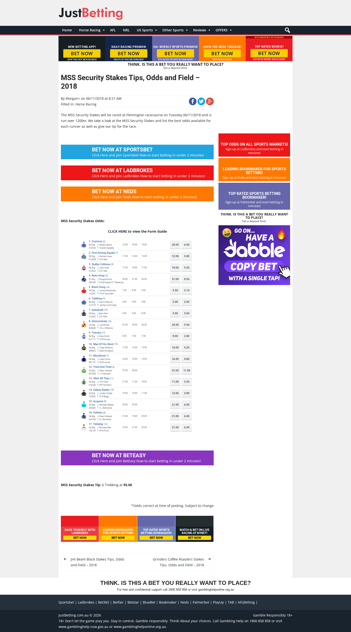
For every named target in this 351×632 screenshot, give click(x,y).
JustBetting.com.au (73, 615)
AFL (113, 30)
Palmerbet (201, 602)
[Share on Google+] (210, 104)
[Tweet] (201, 104)
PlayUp (218, 602)
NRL (126, 30)
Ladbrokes (86, 602)
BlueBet (149, 602)
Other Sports (173, 30)
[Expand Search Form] (286, 31)
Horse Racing (90, 30)
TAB (231, 602)
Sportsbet (66, 602)
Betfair (118, 602)
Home (67, 30)
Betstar (133, 602)
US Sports (145, 30)
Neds (185, 602)
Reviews (199, 30)
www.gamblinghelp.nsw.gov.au (83, 626)
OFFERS (222, 30)
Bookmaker (168, 602)
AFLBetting (246, 602)
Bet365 (103, 602)
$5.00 (127, 485)
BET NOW (82, 53)
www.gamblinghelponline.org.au (140, 626)
